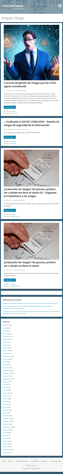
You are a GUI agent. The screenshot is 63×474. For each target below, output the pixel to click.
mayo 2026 (6, 331)
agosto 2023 (6, 382)
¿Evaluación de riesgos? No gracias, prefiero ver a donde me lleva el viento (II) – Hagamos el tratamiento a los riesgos (30, 192)
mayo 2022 (6, 399)
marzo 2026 (6, 334)
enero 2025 (6, 353)
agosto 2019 (6, 410)
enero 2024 (6, 367)
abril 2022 (5, 401)
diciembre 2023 (7, 370)
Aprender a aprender (22, 461)
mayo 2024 (6, 365)
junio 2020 (6, 407)
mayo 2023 (6, 390)
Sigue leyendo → (10, 107)
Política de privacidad (31, 465)
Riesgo (15, 113)
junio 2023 (6, 387)
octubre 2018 (6, 424)
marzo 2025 (6, 348)
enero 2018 (6, 447)
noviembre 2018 (7, 421)
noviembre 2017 (7, 449)
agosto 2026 (6, 325)
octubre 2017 (6, 452)
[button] (60, 4)
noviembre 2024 (7, 356)
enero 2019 (6, 416)
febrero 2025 (6, 350)
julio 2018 (5, 432)
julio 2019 (5, 413)
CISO (12, 113)
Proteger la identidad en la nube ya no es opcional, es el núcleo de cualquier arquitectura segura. (30, 303)
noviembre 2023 (7, 373)
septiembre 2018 (7, 427)
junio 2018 (6, 435)
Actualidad (13, 141)
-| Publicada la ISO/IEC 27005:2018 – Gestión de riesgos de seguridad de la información (31, 123)
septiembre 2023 (7, 379)
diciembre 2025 (7, 336)
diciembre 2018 (7, 418)
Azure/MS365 (34, 461)
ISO (12, 143)
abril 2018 (5, 438)
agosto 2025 (6, 339)
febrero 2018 (6, 444)
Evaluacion (13, 216)
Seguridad (13, 111)
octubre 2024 (6, 359)
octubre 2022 (6, 393)
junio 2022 (6, 396)
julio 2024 (5, 362)
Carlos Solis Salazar (12, 5)
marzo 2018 (6, 441)
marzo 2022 (6, 404)
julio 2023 (5, 384)
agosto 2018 (6, 430)
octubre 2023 (6, 376)
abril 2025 (5, 345)
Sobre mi (10, 461)
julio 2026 (5, 328)
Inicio (3, 461)
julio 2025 (5, 342)
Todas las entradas (55, 461)
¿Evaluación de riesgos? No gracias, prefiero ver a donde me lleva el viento (30, 264)
